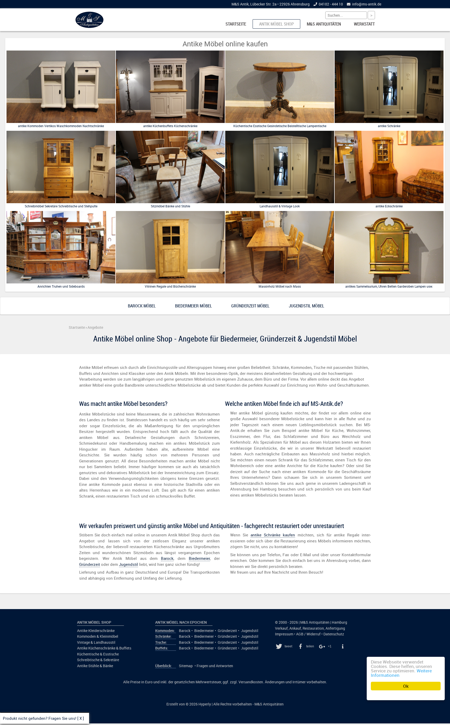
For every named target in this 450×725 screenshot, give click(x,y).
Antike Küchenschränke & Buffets (104, 648)
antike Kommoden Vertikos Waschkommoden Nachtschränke (61, 126)
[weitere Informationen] (342, 646)
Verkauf (281, 628)
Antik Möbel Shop (276, 24)
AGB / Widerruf (308, 634)
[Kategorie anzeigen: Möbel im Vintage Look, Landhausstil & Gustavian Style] (279, 202)
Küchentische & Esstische (98, 654)
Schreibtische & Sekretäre (98, 660)
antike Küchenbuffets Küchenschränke (170, 126)
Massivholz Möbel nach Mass (280, 286)
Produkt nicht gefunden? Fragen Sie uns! (39, 718)
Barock (167, 558)
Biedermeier (199, 558)
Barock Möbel (142, 306)
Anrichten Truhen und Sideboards (61, 286)
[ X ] (80, 718)
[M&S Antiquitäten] (89, 26)
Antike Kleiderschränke (96, 630)
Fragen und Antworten (215, 666)
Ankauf (295, 628)
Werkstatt (364, 24)
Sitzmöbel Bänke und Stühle (170, 206)
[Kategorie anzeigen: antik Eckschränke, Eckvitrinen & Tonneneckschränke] (389, 202)
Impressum (284, 634)
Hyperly (204, 704)
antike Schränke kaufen (273, 534)
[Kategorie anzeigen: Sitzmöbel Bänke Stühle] (170, 202)
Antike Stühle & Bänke (95, 666)
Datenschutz (333, 634)
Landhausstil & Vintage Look (280, 206)
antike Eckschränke (389, 206)
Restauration (313, 628)
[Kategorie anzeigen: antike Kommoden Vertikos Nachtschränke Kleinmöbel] (61, 122)
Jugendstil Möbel (306, 306)
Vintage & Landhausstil (96, 642)
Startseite (236, 24)
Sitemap (186, 666)
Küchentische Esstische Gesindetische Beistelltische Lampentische (279, 126)
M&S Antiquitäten (324, 24)
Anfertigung (335, 628)
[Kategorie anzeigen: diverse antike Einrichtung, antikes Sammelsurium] (389, 282)
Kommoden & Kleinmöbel (97, 636)
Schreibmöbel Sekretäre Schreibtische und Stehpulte (61, 206)
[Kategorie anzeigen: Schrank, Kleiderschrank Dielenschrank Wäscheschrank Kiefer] (389, 122)
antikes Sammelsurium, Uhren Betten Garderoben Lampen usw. (389, 286)
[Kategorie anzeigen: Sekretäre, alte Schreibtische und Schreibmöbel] (61, 202)
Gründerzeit (89, 564)
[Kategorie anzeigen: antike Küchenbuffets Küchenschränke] (170, 122)
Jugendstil (128, 564)
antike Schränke (389, 126)
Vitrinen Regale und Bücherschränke (170, 286)
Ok (406, 686)
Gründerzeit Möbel (250, 306)
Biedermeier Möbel (193, 306)
